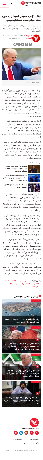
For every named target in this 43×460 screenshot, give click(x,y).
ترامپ (26, 281)
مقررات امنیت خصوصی (31, 443)
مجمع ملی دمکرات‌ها (13, 284)
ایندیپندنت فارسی (28, 37)
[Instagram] (26, 433)
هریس (20, 281)
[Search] (12, 4)
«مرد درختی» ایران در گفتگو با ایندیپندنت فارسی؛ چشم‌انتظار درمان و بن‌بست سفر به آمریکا (21, 400)
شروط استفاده (34, 439)
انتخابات (13, 281)
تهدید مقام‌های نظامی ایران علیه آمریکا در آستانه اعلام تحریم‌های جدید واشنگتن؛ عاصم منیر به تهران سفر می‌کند (22, 346)
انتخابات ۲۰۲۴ (35, 287)
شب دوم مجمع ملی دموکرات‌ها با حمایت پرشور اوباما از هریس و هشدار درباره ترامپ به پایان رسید (15, 178)
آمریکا (7, 281)
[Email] (19, 44)
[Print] (15, 44)
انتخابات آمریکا (26, 284)
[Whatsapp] (26, 44)
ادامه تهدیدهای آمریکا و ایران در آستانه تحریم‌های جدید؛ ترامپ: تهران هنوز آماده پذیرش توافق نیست (22, 373)
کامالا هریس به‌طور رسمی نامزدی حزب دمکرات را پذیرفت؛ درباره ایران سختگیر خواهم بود (16, 169)
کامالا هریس (35, 284)
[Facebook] (30, 44)
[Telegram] (21, 433)
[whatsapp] (16, 433)
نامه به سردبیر (17, 439)
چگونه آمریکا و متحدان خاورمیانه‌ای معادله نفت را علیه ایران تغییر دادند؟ (22, 321)
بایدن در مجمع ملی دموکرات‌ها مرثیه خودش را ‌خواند (15, 186)
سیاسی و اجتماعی (22, 297)
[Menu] (4, 4)
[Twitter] (22, 44)
